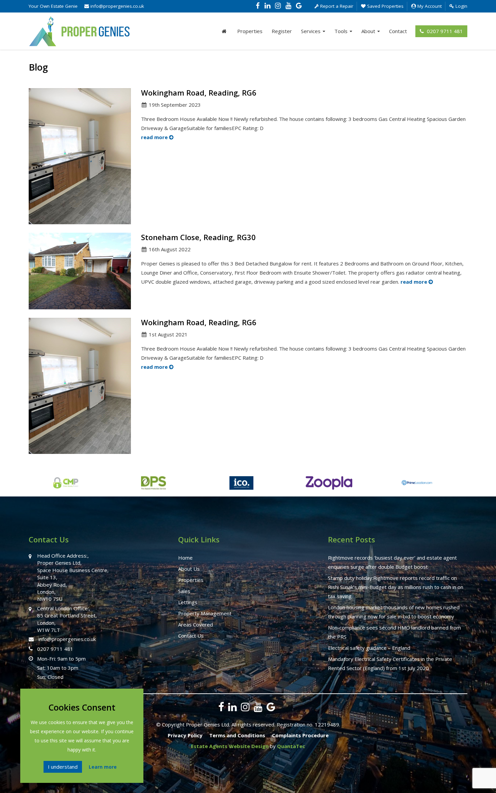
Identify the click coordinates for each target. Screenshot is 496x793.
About (369, 31)
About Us (189, 568)
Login (460, 6)
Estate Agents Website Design (230, 746)
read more (155, 137)
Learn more (103, 767)
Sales (184, 591)
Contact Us (191, 635)
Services (311, 31)
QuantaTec (291, 746)
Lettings (187, 602)
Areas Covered (195, 624)
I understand (63, 766)
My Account (429, 6)
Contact (398, 31)
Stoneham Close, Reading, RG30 (198, 237)
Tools (341, 31)
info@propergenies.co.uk (116, 6)
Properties (250, 31)
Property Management (204, 613)
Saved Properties (385, 6)
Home (185, 557)
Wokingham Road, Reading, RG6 (198, 92)
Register (282, 31)
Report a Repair (336, 6)
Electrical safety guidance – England (369, 647)
